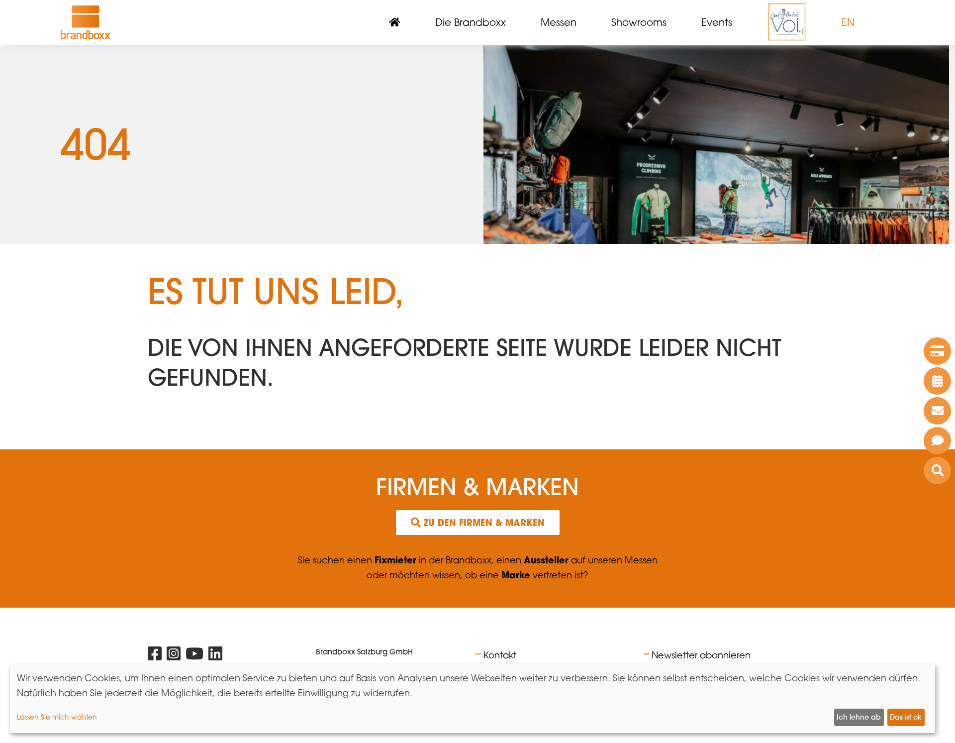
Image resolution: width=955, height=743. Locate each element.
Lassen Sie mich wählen (57, 717)
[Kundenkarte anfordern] (937, 351)
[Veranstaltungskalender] (937, 381)
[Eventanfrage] (937, 440)
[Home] (85, 22)
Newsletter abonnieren (701, 654)
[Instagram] (174, 655)
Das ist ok (906, 717)
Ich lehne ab (859, 717)
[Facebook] (155, 655)
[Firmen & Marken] (937, 470)
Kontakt (499, 654)
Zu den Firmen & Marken (483, 523)
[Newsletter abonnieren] (937, 411)
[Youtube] (194, 655)
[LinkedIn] (215, 655)
